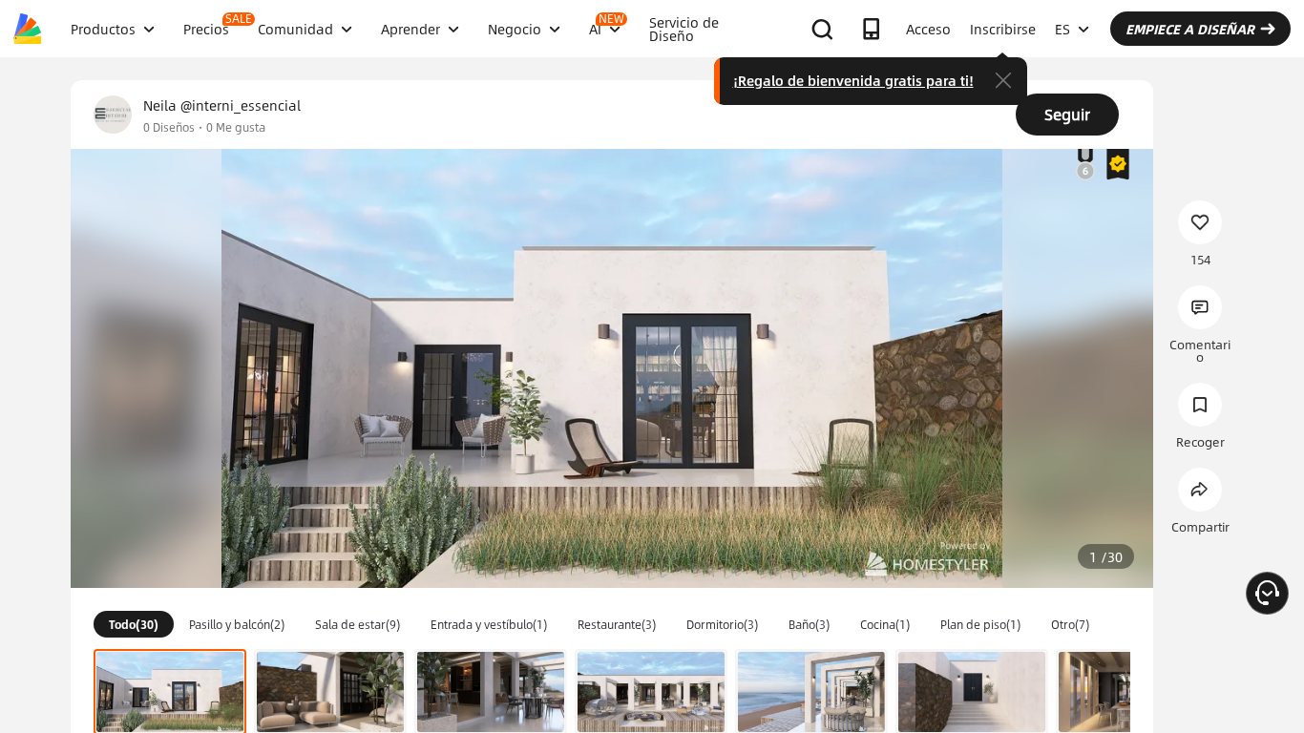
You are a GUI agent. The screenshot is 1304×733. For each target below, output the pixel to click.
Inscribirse (1003, 28)
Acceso (928, 28)
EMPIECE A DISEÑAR (1189, 28)
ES (1062, 28)
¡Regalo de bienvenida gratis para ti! (853, 80)
